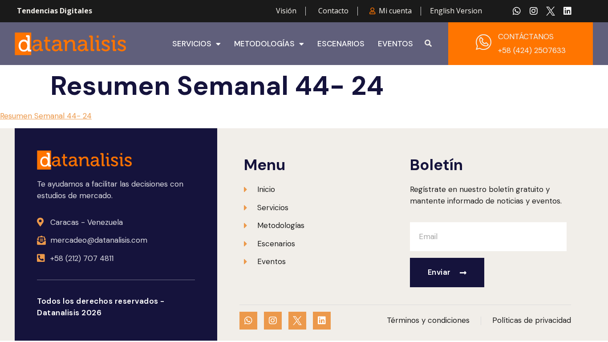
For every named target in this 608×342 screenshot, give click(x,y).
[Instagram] (533, 11)
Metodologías (264, 43)
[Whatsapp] (516, 11)
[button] (428, 43)
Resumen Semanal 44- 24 (46, 116)
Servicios (191, 43)
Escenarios (341, 43)
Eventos (395, 43)
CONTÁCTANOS (526, 36)
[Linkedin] (567, 11)
